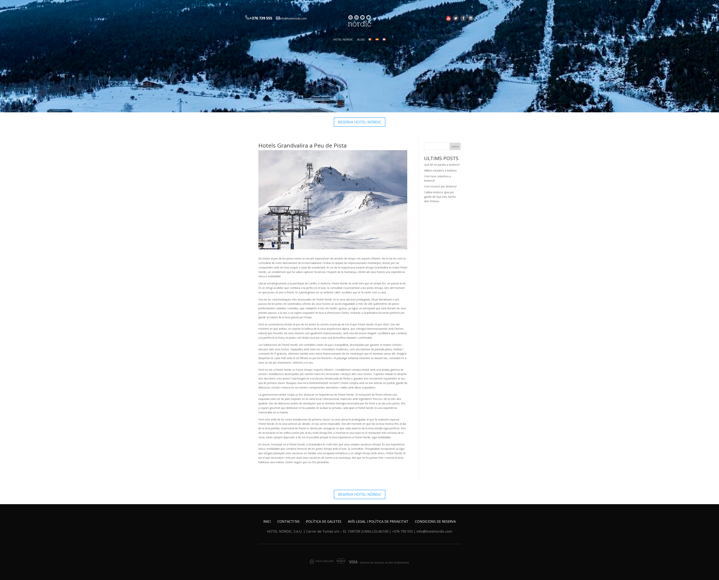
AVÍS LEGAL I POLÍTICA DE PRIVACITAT (378, 521)
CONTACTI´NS (288, 521)
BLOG (360, 39)
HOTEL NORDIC (343, 39)
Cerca (455, 146)
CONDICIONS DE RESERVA (435, 521)
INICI (267, 521)
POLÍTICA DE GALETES (323, 521)
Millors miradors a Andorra (440, 170)
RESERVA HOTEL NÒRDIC (359, 121)
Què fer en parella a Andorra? (442, 164)
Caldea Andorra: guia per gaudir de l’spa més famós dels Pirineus (440, 196)
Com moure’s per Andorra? (440, 186)
